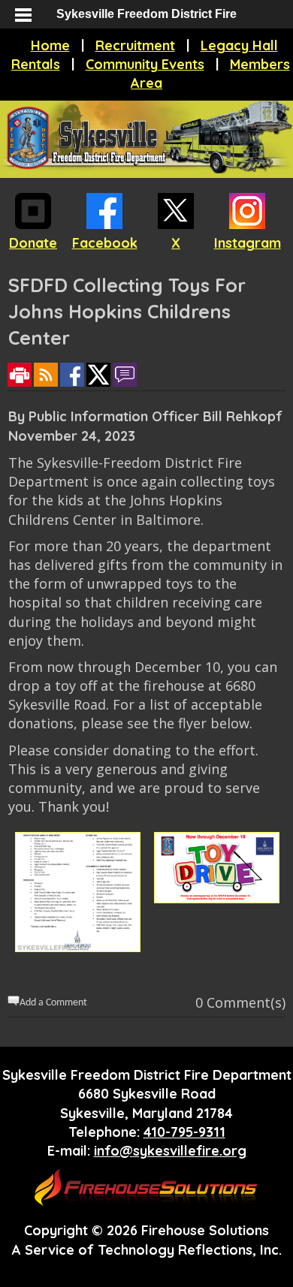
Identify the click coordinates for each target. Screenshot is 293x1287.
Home (50, 45)
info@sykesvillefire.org (170, 1150)
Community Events (145, 64)
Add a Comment (53, 1002)
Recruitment (135, 45)
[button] (23, 15)
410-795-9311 (184, 1132)
